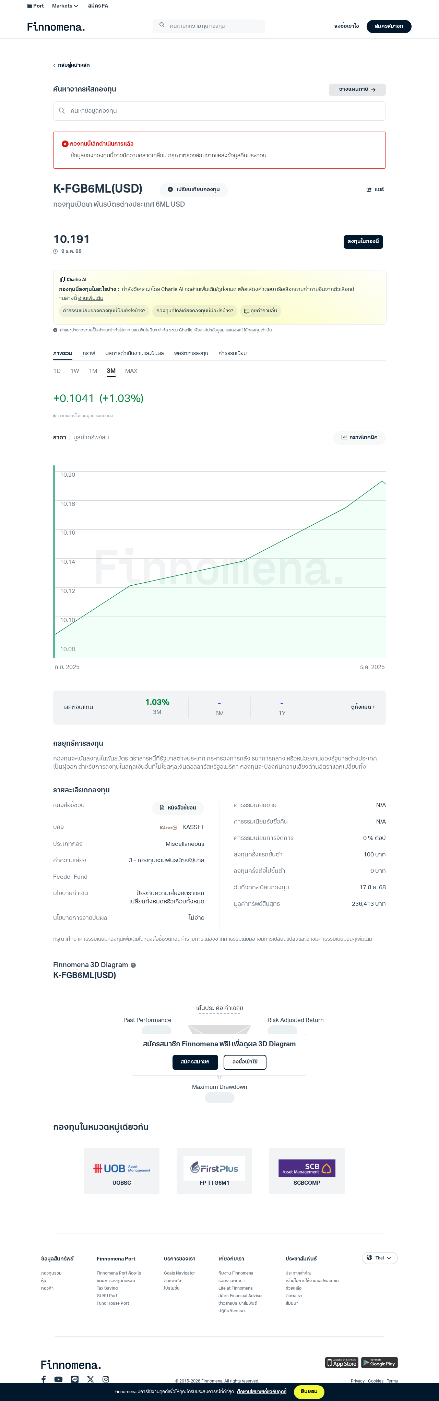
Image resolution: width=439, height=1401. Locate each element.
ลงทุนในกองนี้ (363, 241)
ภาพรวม (62, 353)
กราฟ (89, 353)
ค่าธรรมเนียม (232, 353)
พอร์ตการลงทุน (191, 353)
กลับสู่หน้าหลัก (73, 65)
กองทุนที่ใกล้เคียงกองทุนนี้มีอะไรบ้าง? (194, 311)
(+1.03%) (119, 399)
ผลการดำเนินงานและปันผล (134, 353)
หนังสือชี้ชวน (181, 808)
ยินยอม (309, 1391)
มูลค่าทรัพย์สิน (91, 438)
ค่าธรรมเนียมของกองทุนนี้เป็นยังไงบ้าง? (104, 311)
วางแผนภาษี (353, 89)
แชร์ (379, 190)
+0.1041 (74, 399)
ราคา (59, 438)
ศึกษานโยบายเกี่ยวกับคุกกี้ (261, 1392)
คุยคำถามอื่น (264, 311)
